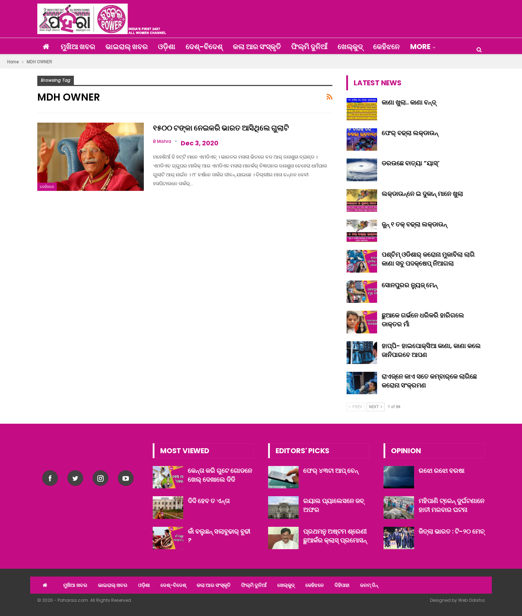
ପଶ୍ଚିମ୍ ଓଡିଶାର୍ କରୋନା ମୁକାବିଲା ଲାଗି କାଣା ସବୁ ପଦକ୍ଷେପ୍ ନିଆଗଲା (428, 259)
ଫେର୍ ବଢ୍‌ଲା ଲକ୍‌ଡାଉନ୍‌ (410, 132)
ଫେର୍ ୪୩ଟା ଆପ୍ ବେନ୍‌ (330, 470)
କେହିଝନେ (386, 47)
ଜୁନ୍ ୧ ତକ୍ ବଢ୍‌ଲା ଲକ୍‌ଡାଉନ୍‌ (414, 224)
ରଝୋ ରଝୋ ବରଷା (441, 470)
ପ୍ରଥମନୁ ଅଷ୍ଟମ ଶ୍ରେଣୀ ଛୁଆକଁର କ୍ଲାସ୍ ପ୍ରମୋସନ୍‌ (335, 536)
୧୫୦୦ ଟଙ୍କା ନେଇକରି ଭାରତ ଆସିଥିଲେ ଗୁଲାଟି (221, 128)
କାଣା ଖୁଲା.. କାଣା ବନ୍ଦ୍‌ (409, 102)
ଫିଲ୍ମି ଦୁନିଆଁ (309, 47)
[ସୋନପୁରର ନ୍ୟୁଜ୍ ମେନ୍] (362, 291)
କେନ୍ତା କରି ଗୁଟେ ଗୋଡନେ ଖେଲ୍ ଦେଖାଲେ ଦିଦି (220, 475)
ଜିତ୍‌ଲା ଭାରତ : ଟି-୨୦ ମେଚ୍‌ (452, 531)
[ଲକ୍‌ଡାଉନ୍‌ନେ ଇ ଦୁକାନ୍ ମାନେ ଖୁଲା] (362, 200)
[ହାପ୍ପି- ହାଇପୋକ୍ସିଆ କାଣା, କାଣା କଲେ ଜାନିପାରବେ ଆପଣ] (362, 352)
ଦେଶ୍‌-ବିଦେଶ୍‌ (204, 47)
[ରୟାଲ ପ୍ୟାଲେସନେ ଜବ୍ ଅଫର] (283, 507)
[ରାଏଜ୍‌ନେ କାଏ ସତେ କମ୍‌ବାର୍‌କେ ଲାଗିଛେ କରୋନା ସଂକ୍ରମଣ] (362, 383)
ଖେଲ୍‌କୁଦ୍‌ (350, 47)
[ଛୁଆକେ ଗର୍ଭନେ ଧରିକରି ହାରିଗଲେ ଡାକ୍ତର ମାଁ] (362, 322)
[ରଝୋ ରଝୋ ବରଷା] (399, 477)
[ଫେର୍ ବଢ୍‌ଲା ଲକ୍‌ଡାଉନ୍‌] (362, 139)
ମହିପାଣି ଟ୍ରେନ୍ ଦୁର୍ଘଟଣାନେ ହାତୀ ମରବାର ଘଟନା (451, 505)
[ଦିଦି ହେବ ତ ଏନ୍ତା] (168, 507)
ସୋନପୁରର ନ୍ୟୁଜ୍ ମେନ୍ (409, 284)
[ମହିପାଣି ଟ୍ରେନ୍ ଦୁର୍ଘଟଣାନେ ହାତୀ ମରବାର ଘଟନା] (399, 507)
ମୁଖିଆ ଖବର (78, 47)
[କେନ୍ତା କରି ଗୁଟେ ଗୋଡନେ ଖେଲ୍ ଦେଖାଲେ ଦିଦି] (168, 477)
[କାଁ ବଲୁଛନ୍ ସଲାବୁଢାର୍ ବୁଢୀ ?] (168, 538)
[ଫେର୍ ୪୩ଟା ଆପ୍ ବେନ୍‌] (283, 477)
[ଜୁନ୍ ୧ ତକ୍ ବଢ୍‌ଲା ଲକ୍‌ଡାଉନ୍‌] (362, 231)
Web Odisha (471, 600)
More (420, 47)
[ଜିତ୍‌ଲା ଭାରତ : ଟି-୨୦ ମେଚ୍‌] (399, 538)
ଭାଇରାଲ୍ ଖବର (126, 47)
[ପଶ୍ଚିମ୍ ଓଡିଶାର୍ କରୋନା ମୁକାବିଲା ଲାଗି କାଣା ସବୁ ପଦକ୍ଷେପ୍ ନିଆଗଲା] (362, 261)
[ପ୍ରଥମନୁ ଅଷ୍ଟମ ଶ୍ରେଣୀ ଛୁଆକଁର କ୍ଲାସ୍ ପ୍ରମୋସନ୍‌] (283, 538)
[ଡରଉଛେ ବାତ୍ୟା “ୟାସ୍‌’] (362, 170)
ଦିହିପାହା (342, 585)
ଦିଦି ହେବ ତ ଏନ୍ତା (209, 500)
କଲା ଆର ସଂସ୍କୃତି (257, 47)
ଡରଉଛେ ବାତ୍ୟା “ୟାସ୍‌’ (411, 163)
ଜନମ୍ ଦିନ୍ (369, 585)
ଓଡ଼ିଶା (166, 47)
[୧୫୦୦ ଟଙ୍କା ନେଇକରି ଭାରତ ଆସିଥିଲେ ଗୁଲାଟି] (90, 157)
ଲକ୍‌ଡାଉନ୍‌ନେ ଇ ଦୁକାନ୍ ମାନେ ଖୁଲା (422, 193)
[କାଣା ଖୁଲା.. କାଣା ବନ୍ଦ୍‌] (362, 109)
